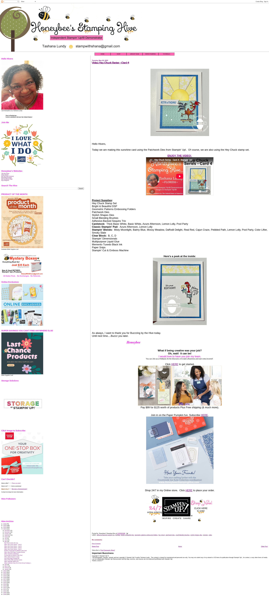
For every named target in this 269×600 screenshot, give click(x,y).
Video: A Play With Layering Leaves (13, 559)
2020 (5, 574)
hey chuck (161, 535)
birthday (117, 535)
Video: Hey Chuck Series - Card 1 (13, 549)
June (6, 540)
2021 (5, 572)
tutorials (205, 535)
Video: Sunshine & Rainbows (11, 553)
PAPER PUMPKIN (150, 54)
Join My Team (5, 173)
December (7, 530)
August (6, 536)
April (6, 564)
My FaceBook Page (7, 179)
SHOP (118, 54)
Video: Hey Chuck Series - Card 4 (110, 62)
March (6, 566)
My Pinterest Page (6, 177)
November (7, 532)
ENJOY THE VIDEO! (179, 155)
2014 (5, 584)
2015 (5, 582)
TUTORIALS (166, 54)
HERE (174, 364)
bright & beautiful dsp (127, 535)
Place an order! (16, 483)
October (7, 533)
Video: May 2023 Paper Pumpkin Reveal (14, 552)
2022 (5, 571)
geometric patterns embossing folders (146, 535)
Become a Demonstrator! (19, 489)
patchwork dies (170, 535)
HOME (102, 54)
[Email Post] (126, 533)
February (7, 567)
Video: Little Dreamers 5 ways (11, 556)
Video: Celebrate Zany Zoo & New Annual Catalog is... (18, 563)
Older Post (264, 546)
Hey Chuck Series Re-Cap (11, 543)
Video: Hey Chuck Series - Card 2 (13, 547)
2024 (5, 527)
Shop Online (5, 175)
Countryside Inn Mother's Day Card (13, 555)
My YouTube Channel (7, 176)
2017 (5, 579)
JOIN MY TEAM (134, 54)
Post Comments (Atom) (107, 550)
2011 (5, 589)
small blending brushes (183, 535)
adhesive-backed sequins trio (106, 535)
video (210, 535)
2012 (5, 587)
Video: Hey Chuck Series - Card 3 (13, 546)
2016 (5, 580)
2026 (5, 524)
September (7, 535)
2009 (5, 592)
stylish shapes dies (196, 535)
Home (180, 546)
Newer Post (95, 546)
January (7, 569)
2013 (5, 586)
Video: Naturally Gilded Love (11, 561)
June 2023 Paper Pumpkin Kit (11, 558)
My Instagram (5, 180)
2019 (5, 575)
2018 (5, 577)
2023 (5, 529)
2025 (5, 525)
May (6, 541)
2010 (5, 591)
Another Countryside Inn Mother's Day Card (15, 550)
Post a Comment (96, 543)
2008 (5, 594)
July (6, 538)
